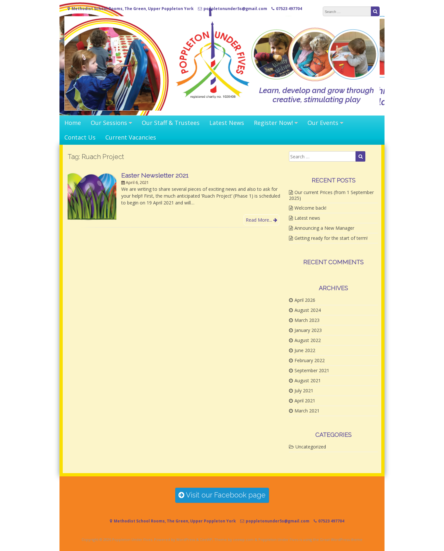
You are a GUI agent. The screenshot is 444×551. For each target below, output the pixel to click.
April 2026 (304, 300)
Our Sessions (109, 123)
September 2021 (311, 370)
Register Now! (273, 123)
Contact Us (80, 137)
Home (72, 123)
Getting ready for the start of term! (331, 238)
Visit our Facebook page (225, 495)
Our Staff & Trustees (171, 123)
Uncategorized (310, 447)
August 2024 (307, 310)
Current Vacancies (130, 137)
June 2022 (304, 350)
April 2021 (304, 401)
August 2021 (307, 380)
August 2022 (307, 340)
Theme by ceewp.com (234, 539)
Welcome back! (310, 208)
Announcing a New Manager (324, 228)
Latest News (226, 123)
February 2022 (309, 360)
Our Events (322, 123)
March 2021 (307, 411)
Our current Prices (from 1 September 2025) (331, 195)
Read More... (259, 220)
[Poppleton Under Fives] (222, 109)
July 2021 (303, 390)
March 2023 (307, 320)
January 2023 (308, 330)
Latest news (307, 218)
